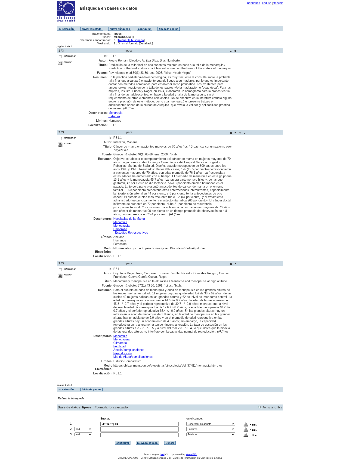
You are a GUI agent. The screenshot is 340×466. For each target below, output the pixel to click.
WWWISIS (191, 454)
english (266, 3)
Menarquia (115, 112)
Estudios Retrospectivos (131, 232)
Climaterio (120, 343)
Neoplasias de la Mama (129, 218)
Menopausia (121, 225)
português (253, 3)
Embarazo (120, 229)
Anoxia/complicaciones (128, 350)
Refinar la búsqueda (131, 40)
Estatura (114, 116)
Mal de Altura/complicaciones (133, 356)
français (278, 3)
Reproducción (122, 353)
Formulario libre (272, 407)
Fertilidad (119, 346)
